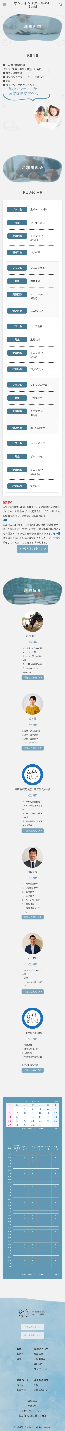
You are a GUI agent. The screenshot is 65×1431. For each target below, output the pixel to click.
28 (17, 1125)
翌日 (41, 1128)
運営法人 (32, 1400)
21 (17, 1121)
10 (40, 1113)
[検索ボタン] (60, 4)
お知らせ (21, 1354)
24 (40, 1121)
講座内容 (38, 1354)
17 (40, 1117)
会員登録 (21, 1390)
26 (55, 1121)
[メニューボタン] (4, 4)
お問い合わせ (40, 1390)
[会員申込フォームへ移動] (32, 549)
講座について (41, 1349)
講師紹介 (38, 1364)
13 (9, 1117)
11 (48, 1113)
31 (40, 1125)
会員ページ (23, 1380)
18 (48, 1117)
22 (24, 1121)
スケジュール (40, 1369)
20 (9, 1121)
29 (24, 1125)
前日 (24, 1128)
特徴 (19, 1359)
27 (9, 1125)
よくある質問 (41, 1380)
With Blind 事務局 (17, 1148)
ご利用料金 (39, 1359)
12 (55, 1113)
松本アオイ (25, 1148)
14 (17, 1117)
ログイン (21, 1385)
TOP (19, 1349)
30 (32, 1125)
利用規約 (32, 1405)
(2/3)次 (56, 1128)
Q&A (36, 1385)
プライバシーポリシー (32, 1410)
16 (32, 1117)
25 (48, 1121)
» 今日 (57, 1101)
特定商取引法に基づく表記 (32, 1415)
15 (24, 1117)
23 (32, 1121)
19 (55, 1117)
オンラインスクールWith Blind (32, 4)
